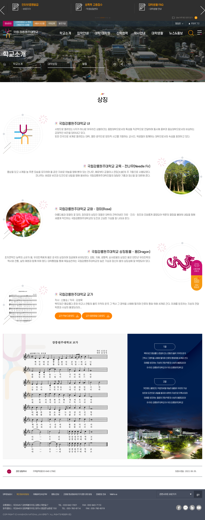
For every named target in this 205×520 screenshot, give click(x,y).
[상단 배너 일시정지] (109, 17)
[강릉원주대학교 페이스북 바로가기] (178, 507)
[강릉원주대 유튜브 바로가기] (199, 507)
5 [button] (104, 17)
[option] (39, 8)
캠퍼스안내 (55, 494)
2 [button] (97, 17)
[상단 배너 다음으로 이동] (203, 10)
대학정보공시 (7, 494)
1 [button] (95, 17)
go (198, 494)
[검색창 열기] (191, 33)
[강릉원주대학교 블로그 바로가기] (192, 507)
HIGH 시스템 (39, 23)
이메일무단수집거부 (40, 494)
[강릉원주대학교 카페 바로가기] (185, 507)
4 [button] (100, 17)
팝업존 (178, 23)
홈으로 (6, 64)
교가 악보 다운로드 (66, 316)
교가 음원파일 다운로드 (95, 316)
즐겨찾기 (129, 64)
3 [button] (98, 17)
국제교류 (51, 23)
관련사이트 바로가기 (167, 494)
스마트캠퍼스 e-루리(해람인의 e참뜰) (23, 23)
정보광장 (8, 23)
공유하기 (122, 64)
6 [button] (107, 17)
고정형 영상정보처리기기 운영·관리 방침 (77, 494)
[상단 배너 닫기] (196, 17)
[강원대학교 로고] (20, 33)
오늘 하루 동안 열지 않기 (184, 18)
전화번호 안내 (101, 494)
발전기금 (62, 23)
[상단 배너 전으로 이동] (2, 10)
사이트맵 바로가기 (199, 32)
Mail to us (113, 494)
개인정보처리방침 (22, 494)
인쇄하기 (115, 64)
